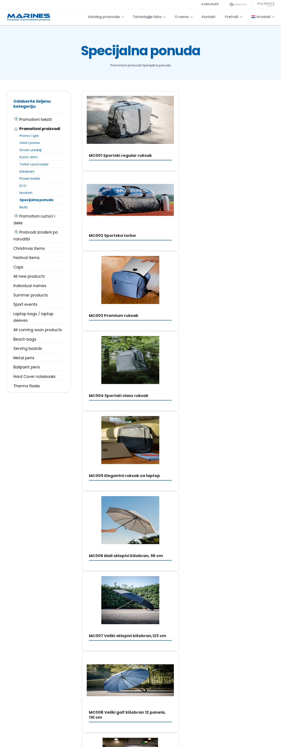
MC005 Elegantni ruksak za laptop (124, 475)
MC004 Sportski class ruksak (118, 395)
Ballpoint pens (26, 367)
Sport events (25, 304)
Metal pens (23, 358)
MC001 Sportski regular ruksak (120, 155)
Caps (18, 267)
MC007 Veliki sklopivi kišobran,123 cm (127, 635)
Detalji (130, 120)
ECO (23, 185)
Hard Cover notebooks (34, 376)
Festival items (26, 257)
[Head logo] (210, 4)
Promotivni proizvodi (125, 65)
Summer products (30, 295)
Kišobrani (27, 171)
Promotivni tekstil (35, 119)
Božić (24, 207)
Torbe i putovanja (34, 164)
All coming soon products (37, 329)
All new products (29, 276)
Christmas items (29, 248)
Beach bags (24, 339)
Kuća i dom (29, 157)
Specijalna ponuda (36, 200)
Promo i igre (29, 135)
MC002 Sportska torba (112, 235)
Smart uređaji (30, 150)
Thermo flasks (26, 386)
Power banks (30, 178)
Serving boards (27, 348)
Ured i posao (30, 142)
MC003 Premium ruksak (113, 315)
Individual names (29, 285)
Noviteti (26, 192)
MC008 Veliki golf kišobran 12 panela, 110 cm (127, 714)
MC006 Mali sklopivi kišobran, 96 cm (126, 555)
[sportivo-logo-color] (238, 4)
